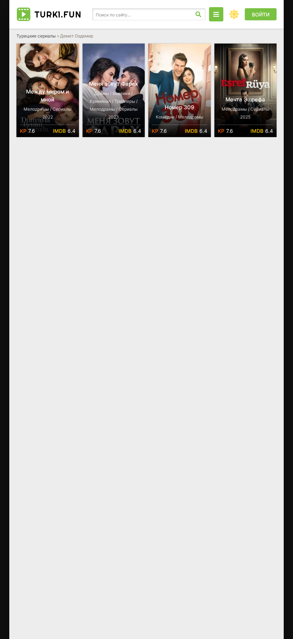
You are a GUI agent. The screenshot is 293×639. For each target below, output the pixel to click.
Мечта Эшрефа (245, 99)
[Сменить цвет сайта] (234, 14)
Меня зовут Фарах (113, 83)
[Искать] (198, 14)
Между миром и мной (47, 95)
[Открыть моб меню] (216, 14)
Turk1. (57, 14)
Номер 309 (179, 107)
